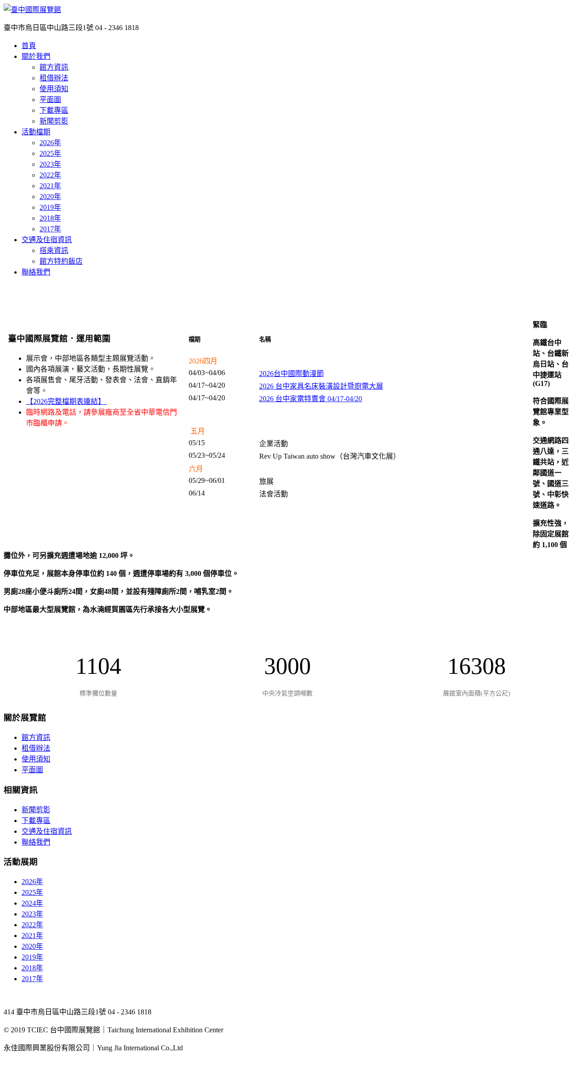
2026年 (50, 142)
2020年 (50, 196)
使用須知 (54, 89)
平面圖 (50, 99)
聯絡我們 (36, 272)
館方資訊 (54, 67)
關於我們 (36, 56)
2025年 (50, 153)
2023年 (50, 164)
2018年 (50, 218)
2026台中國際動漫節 (291, 373)
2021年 (50, 186)
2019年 (50, 207)
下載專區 (54, 110)
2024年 (32, 903)
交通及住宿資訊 (47, 239)
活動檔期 (36, 132)
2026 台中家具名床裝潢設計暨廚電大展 (321, 386)
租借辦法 (54, 78)
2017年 (50, 229)
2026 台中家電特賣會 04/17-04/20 (310, 399)
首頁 (29, 45)
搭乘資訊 (54, 250)
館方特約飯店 (61, 261)
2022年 (50, 175)
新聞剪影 (54, 121)
